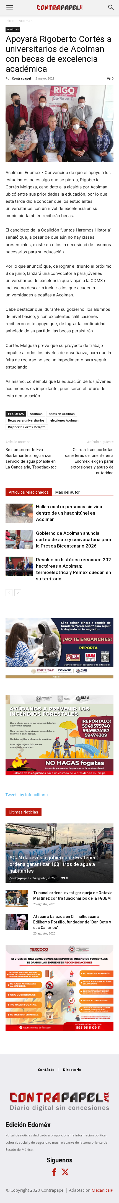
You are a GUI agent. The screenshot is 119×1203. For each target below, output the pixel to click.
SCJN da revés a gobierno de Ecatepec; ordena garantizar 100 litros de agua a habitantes (53, 864)
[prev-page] (9, 592)
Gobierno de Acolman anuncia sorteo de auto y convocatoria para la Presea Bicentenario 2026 (73, 539)
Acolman (25, 20)
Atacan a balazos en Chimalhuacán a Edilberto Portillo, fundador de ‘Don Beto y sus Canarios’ (72, 922)
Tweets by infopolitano (27, 794)
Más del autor (67, 492)
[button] (9, 7)
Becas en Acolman (62, 414)
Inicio (10, 20)
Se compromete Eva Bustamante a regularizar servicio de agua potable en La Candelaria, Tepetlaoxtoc (31, 458)
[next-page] (17, 592)
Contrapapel (21, 78)
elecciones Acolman (64, 420)
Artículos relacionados (29, 492)
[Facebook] (54, 1172)
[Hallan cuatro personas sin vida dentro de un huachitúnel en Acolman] (19, 513)
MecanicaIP (102, 1190)
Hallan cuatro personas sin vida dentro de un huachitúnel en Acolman (69, 513)
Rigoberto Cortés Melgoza (26, 427)
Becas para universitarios (26, 420)
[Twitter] (65, 1172)
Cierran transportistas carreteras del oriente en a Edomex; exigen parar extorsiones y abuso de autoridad (89, 461)
